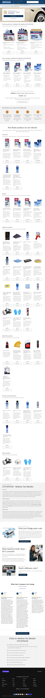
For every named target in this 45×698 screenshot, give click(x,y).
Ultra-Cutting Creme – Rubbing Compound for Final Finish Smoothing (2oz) (6, 243)
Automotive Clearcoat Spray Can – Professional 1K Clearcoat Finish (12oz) (27, 150)
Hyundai (34, 680)
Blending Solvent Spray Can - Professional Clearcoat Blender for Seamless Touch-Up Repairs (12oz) (17, 176)
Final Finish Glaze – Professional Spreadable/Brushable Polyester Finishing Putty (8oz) (6, 378)
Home (3, 6)
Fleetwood (4, 680)
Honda (24, 680)
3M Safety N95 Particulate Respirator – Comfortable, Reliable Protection (17, 468)
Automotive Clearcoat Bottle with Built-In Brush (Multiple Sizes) (17, 150)
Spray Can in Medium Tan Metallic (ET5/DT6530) (27, 73)
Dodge (34, 678)
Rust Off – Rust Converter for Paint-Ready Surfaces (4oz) (38, 293)
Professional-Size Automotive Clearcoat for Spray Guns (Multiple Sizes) (37, 150)
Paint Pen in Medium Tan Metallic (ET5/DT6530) (7, 73)
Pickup (19, 93)
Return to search (23, 574)
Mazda (34, 682)
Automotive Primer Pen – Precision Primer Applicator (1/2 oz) (7, 209)
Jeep (3, 682)
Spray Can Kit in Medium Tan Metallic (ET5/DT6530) (36, 42)
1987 (25, 95)
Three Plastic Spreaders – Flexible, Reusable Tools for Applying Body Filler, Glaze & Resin (17, 351)
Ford (13, 680)
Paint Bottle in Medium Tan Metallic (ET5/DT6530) (17, 73)
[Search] (38, 2)
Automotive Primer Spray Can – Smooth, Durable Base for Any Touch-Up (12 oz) (17, 209)
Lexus (14, 682)
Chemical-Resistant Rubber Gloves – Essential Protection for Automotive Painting (17, 319)
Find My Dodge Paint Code (24, 541)
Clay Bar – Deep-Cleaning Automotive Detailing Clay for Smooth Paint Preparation (7, 293)
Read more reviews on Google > (22, 633)
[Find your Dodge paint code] (9, 534)
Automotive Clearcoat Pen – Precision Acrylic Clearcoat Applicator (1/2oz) (7, 150)
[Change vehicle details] (23, 11)
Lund (24, 682)
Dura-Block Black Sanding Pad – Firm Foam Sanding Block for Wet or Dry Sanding (27, 267)
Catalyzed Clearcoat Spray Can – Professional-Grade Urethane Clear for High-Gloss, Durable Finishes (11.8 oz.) (7, 176)
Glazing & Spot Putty (6, 350)
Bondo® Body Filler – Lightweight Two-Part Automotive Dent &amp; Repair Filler (27, 351)
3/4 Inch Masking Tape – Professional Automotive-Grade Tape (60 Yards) (37, 267)
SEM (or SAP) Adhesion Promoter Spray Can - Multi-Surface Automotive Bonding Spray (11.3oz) (17, 293)
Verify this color (13, 18)
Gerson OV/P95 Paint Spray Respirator (7, 318)
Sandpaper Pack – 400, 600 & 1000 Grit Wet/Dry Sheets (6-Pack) (17, 242)
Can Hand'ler (36, 241)
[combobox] (33, 2)
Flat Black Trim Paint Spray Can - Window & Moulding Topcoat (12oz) (7, 436)
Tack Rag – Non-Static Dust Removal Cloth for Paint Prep (17, 267)
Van (33, 93)
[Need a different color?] (9, 570)
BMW (13, 678)
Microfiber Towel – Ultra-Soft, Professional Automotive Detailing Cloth (27, 293)
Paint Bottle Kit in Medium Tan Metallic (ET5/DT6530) (21, 42)
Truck (30, 93)
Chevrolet (24, 678)
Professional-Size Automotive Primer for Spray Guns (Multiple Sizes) (37, 209)
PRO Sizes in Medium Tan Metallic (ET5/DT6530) (38, 73)
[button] (20, 1)
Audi (3, 678)
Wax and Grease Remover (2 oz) (27, 242)
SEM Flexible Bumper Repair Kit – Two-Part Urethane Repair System (37, 351)
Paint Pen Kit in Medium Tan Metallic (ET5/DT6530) (8, 42)
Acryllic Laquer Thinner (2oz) (6, 267)
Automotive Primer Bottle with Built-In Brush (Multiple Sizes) (27, 209)
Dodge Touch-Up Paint (7, 6)
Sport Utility (24, 93)
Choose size (17, 162)
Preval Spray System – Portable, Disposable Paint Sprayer (27, 318)
